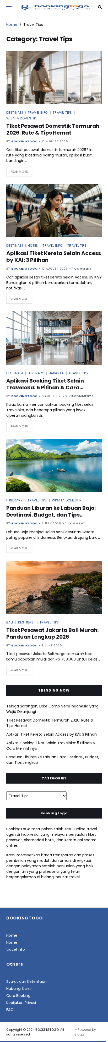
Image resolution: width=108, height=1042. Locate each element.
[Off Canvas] (9, 7)
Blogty (79, 1034)
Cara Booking (18, 995)
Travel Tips (62, 112)
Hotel (32, 245)
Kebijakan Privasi (21, 1002)
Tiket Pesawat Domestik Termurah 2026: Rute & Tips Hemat (52, 129)
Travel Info (38, 112)
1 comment (82, 268)
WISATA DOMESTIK (21, 118)
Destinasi (14, 112)
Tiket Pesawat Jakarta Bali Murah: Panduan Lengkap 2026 (52, 633)
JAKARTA (56, 373)
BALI (9, 622)
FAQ (10, 1009)
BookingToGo (24, 141)
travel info (15, 949)
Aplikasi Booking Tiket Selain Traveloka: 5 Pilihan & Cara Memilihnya (45, 387)
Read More (19, 171)
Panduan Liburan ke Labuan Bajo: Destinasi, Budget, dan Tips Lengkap (51, 514)
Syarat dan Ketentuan (26, 981)
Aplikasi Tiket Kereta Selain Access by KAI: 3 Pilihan (53, 257)
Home (11, 935)
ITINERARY (36, 373)
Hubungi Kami (18, 988)
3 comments (82, 396)
